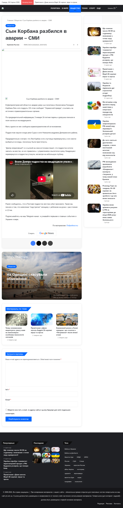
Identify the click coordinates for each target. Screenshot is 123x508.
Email (8, 400)
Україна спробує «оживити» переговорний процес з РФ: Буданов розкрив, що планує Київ (109, 54)
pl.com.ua (9, 496)
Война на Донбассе (71, 453)
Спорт (92, 8)
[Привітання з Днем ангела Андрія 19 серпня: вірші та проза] (42, 319)
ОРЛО (86, 457)
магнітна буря (69, 477)
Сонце (82, 461)
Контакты (117, 504)
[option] (42, 276)
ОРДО (79, 457)
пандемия (68, 481)
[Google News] (46, 233)
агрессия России (79, 465)
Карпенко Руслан (13, 45)
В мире (65, 8)
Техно (85, 8)
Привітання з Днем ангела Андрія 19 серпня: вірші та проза (41, 330)
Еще (99, 8)
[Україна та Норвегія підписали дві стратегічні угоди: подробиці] (94, 86)
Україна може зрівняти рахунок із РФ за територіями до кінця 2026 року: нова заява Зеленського (110, 212)
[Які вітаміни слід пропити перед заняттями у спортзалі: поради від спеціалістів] (94, 105)
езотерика (80, 469)
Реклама (109, 504)
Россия (67, 461)
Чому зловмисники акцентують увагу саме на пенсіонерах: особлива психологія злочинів (15, 332)
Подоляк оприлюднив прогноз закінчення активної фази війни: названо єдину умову (26, 277)
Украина (67, 465)
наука (79, 477)
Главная (10, 20)
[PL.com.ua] (6, 8)
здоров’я (68, 473)
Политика (55, 8)
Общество (75, 8)
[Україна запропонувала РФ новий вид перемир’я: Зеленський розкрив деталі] (94, 124)
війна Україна (69, 469)
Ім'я (8, 389)
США (74, 461)
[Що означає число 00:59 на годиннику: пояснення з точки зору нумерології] (94, 31)
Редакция (100, 504)
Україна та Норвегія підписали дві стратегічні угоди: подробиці (57, 2)
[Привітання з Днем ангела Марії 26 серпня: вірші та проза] (94, 72)
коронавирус (78, 473)
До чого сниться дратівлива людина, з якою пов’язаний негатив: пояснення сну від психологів (110, 147)
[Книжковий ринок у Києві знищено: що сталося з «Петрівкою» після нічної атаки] (67, 319)
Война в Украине (70, 449)
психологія (78, 481)
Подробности (72, 225)
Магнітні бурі (69, 457)
